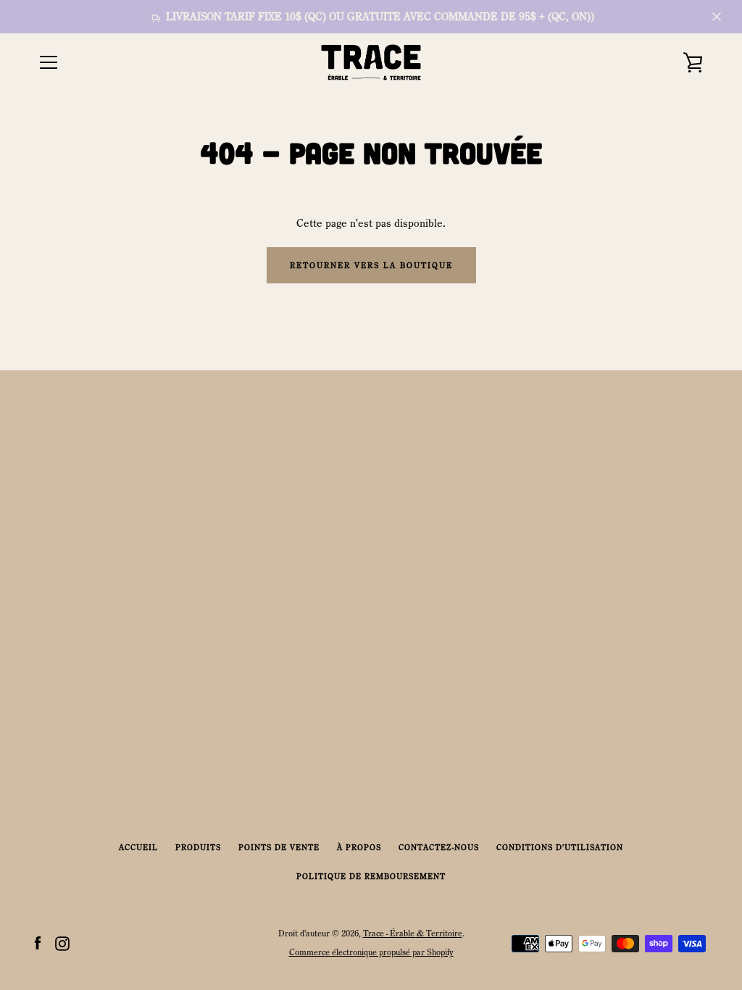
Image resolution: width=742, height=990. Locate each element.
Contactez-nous (439, 847)
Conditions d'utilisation (559, 847)
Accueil (138, 847)
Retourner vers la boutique (371, 265)
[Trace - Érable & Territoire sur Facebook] (37, 942)
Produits (198, 847)
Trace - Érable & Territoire (412, 933)
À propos (359, 847)
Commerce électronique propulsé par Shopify (371, 952)
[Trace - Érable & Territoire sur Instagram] (62, 942)
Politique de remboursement (371, 876)
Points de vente (279, 847)
